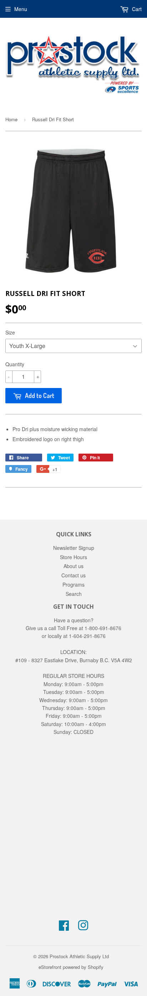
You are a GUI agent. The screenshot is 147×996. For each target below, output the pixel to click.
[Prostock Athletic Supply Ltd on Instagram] (83, 927)
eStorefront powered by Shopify (71, 967)
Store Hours (73, 557)
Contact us (73, 575)
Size (10, 332)
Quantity (14, 364)
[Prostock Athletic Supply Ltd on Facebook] (64, 927)
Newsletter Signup (73, 547)
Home (11, 119)
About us (73, 565)
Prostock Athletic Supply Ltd (79, 956)
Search (74, 593)
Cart (136, 8)
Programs (73, 584)
